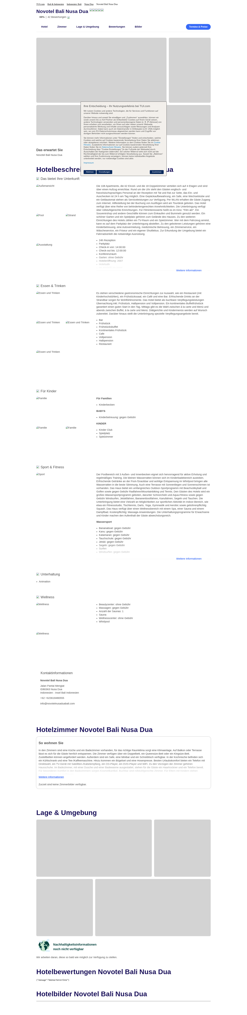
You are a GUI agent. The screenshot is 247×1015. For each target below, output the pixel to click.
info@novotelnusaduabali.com (57, 703)
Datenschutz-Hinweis (111, 147)
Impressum (89, 163)
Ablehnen (90, 172)
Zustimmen (156, 172)
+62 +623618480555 (52, 698)
